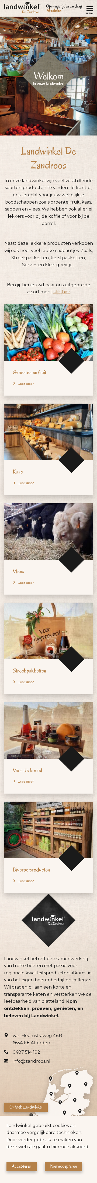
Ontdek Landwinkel (25, 1107)
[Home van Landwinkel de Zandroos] (22, 8)
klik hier (61, 291)
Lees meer (26, 383)
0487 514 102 (26, 1052)
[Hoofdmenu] (89, 8)
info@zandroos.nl (31, 1061)
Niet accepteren (63, 1166)
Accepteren (21, 1166)
